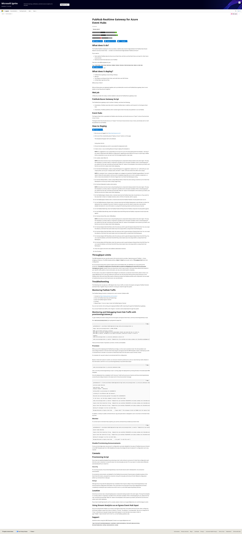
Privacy (201, 531)
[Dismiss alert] (239, 3)
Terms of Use (221, 531)
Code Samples (9, 13)
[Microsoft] (2, 11)
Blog (191, 531)
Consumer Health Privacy (211, 531)
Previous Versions (185, 531)
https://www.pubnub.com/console (108, 296)
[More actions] (239, 14)
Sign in (239, 11)
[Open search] (236, 11)
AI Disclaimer (177, 531)
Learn (3, 13)
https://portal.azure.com (114, 133)
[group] (121, 333)
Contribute (196, 531)
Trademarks (228, 531)
